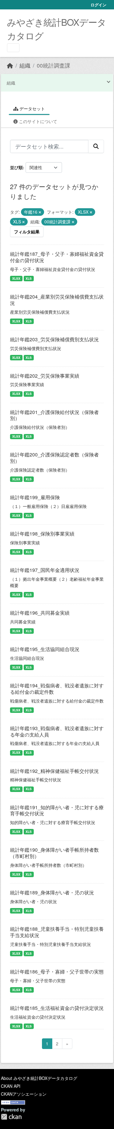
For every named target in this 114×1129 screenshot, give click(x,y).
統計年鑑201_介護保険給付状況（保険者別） (54, 415)
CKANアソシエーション (24, 1094)
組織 (24, 65)
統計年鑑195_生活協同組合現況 (44, 649)
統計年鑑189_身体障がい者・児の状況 (52, 892)
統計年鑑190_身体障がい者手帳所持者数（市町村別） (54, 853)
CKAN (11, 1117)
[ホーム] (10, 65)
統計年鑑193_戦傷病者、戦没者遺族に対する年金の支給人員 (57, 731)
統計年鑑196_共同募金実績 (40, 612)
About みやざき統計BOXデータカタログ (39, 1078)
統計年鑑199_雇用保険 (35, 497)
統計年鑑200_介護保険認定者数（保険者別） (54, 457)
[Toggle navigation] (13, 47)
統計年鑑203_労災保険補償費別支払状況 (54, 339)
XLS (29, 278)
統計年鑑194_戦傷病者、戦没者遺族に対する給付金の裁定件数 (57, 688)
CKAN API (10, 1086)
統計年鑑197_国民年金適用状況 (44, 569)
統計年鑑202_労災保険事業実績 (44, 375)
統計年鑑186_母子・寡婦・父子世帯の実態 (57, 971)
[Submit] (96, 146)
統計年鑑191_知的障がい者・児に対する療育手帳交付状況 (57, 810)
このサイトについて (37, 121)
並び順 (16, 167)
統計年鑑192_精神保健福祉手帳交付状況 (54, 770)
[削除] (40, 212)
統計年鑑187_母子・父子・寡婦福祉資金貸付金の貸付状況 (57, 257)
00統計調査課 (53, 65)
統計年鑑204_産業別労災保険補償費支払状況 (57, 299)
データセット (31, 108)
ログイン (98, 5)
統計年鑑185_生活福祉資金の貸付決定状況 (57, 1007)
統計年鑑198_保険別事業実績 (42, 533)
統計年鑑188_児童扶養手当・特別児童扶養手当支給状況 (57, 932)
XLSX (16, 278)
